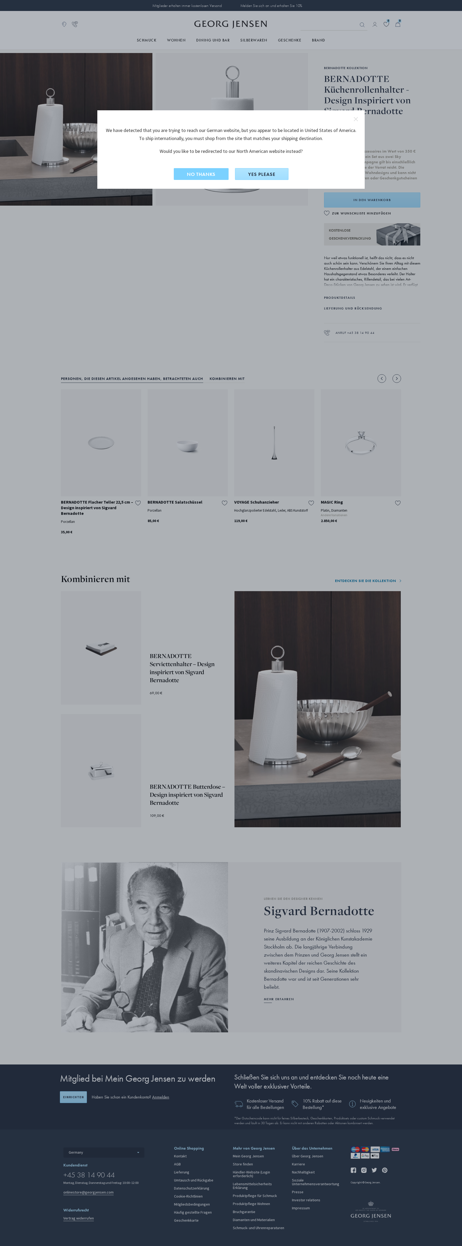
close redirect (355, 119)
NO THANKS (201, 174)
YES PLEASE (261, 174)
